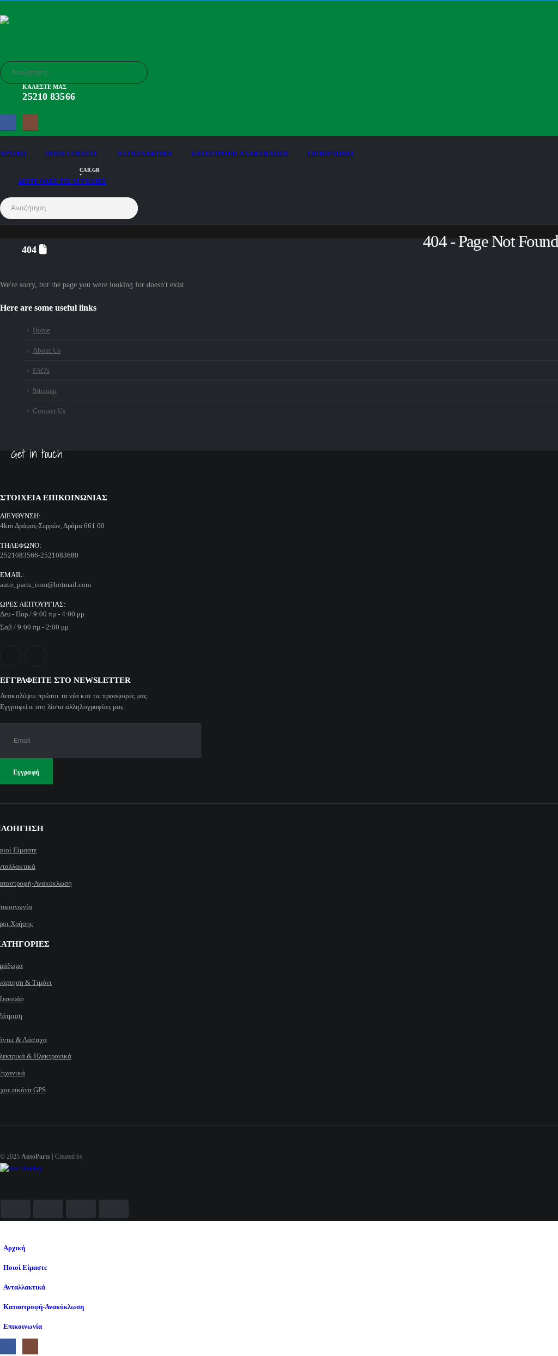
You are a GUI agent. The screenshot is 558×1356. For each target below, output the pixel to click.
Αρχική (13, 154)
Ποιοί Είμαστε (71, 154)
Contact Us (49, 411)
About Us (46, 350)
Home (41, 330)
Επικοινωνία (330, 154)
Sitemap (45, 391)
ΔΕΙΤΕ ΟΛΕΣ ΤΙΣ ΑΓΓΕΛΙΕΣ (62, 178)
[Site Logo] (30, 32)
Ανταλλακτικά (144, 154)
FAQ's (41, 370)
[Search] (132, 72)
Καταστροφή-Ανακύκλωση (239, 154)
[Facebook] (8, 122)
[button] (6, 1231)
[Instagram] (30, 122)
